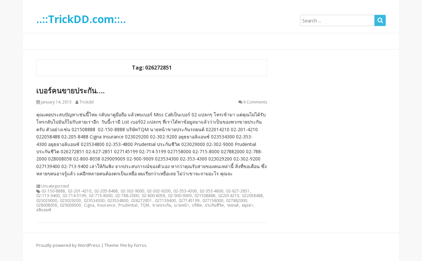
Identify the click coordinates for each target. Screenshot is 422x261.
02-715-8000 (100, 195)
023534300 (94, 200)
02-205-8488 (106, 191)
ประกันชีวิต (214, 205)
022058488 (252, 195)
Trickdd (86, 102)
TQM (144, 205)
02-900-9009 (180, 195)
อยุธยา (247, 205)
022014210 (228, 195)
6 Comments (255, 102)
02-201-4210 (79, 191)
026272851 (141, 200)
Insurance (106, 205)
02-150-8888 (53, 191)
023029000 (46, 200)
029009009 (70, 205)
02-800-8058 (153, 195)
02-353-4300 (185, 191)
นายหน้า (181, 205)
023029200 (70, 200)
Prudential (127, 205)
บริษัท (197, 205)
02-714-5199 (74, 195)
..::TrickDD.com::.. (81, 19)
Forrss (140, 245)
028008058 (46, 205)
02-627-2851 (238, 191)
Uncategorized (55, 186)
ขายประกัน (161, 205)
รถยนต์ (233, 205)
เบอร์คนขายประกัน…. (70, 90)
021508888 (205, 195)
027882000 (236, 200)
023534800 (117, 200)
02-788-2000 (127, 195)
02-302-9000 (132, 191)
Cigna (89, 205)
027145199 (189, 200)
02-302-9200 (158, 191)
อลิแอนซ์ (43, 210)
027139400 (165, 200)
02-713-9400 (48, 195)
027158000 (212, 200)
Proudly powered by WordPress (68, 245)
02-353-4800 (211, 191)
